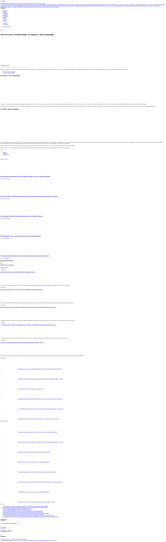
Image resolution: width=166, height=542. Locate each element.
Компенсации (6, 154)
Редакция (5, 23)
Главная (5, 10)
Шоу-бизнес (5, 16)
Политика (5, 15)
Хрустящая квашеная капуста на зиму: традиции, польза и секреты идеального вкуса (25, 255)
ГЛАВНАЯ (3, 65)
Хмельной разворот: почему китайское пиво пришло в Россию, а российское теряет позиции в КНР (101, 5)
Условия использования (28, 540)
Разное (7, 65)
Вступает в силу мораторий (9, 71)
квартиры (5, 153)
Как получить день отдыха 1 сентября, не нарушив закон (152, 4)
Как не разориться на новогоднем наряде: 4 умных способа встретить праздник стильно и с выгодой (29, 196)
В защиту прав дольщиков (9, 72)
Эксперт (5, 21)
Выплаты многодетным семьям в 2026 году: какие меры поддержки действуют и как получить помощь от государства (28, 307)
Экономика (5, 14)
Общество (5, 12)
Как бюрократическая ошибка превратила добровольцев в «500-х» (138, 5)
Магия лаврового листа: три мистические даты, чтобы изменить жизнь (21, 236)
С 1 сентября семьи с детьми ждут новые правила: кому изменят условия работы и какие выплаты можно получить (28, 324)
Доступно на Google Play (3, 527)
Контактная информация (6, 540)
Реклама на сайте (7, 26)
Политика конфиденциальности (41, 540)
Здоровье (5, 18)
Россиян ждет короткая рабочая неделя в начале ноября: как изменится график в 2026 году (22, 342)
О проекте (20, 540)
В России (5, 11)
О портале (5, 24)
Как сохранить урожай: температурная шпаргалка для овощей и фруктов (22, 216)
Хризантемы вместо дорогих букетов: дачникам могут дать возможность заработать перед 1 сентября (56, 5)
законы (4, 152)
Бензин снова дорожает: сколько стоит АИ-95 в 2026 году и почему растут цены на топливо (23, 3)
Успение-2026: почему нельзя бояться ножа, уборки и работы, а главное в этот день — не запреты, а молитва (115, 4)
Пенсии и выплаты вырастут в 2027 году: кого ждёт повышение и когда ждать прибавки (39, 7)
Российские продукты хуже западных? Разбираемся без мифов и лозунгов (17, 5)
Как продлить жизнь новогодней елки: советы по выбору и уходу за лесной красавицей (25, 176)
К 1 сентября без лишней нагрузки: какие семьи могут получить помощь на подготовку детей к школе (23, 4)
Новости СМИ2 (4, 267)
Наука (4, 17)
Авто (4, 19)
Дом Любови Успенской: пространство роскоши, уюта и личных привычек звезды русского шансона (68, 4)
